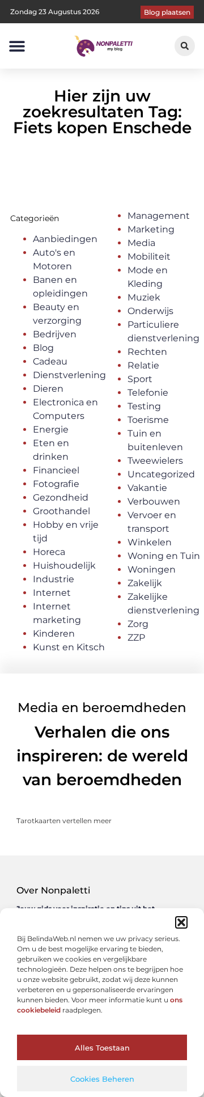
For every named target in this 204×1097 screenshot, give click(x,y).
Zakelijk (145, 583)
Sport (140, 379)
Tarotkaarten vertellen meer (64, 820)
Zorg (138, 624)
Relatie (143, 365)
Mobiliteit (149, 256)
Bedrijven (54, 334)
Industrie (53, 579)
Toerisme (148, 419)
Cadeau (50, 361)
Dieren (48, 388)
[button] (181, 922)
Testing (144, 406)
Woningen (152, 569)
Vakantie (147, 487)
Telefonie (148, 392)
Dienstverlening (69, 375)
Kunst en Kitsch (69, 647)
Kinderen (54, 633)
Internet (52, 592)
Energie (51, 429)
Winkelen (150, 542)
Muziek (144, 297)
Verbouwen (154, 501)
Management (159, 215)
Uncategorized (161, 474)
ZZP (136, 637)
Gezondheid (60, 497)
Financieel (56, 470)
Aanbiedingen (65, 239)
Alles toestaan (102, 1047)
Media (141, 243)
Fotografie (56, 483)
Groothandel (61, 511)
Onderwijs (150, 311)
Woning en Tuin (164, 555)
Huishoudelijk (64, 565)
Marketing (151, 229)
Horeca (49, 552)
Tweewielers (155, 460)
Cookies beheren (102, 1078)
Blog (43, 347)
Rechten (147, 351)
